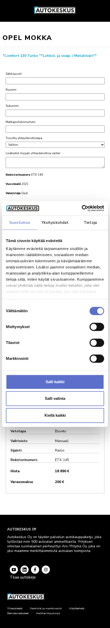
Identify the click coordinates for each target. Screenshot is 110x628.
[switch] (97, 327)
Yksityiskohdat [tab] (55, 222)
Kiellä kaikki (55, 415)
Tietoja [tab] (90, 222)
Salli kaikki (55, 382)
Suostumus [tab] (19, 222)
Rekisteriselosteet (18, 613)
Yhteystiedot (15, 608)
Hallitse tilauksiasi (48, 613)
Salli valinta (55, 398)
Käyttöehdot (76, 608)
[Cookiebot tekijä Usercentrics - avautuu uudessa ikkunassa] (81, 208)
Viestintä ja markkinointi (46, 608)
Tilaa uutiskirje (23, 577)
